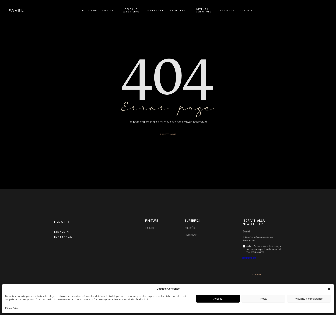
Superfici (190, 227)
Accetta (218, 298)
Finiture (149, 227)
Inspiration (191, 234)
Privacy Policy (11, 308)
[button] (329, 289)
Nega (263, 298)
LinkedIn (61, 232)
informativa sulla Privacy (267, 246)
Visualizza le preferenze (309, 298)
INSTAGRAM (63, 237)
